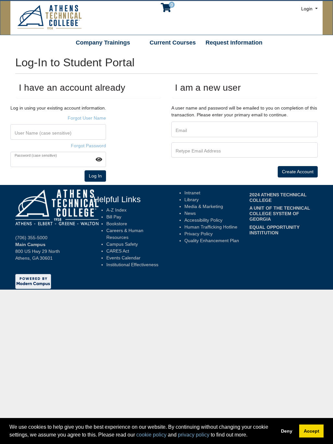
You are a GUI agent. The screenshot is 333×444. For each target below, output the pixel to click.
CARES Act (117, 251)
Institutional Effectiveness (132, 264)
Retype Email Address (198, 151)
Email (181, 130)
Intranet (192, 192)
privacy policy (193, 434)
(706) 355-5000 (31, 237)
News (190, 213)
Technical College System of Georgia (279, 213)
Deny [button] (286, 431)
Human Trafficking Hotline (210, 226)
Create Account (297, 171)
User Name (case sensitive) (43, 133)
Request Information (234, 42)
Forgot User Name (87, 118)
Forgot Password (88, 145)
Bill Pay (113, 216)
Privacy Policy (198, 233)
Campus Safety (122, 244)
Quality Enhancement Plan (211, 240)
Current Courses (173, 42)
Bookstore (116, 223)
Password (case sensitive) (36, 155)
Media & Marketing (203, 206)
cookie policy (151, 434)
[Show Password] (99, 159)
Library (191, 199)
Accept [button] (311, 431)
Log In (95, 175)
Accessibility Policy (203, 220)
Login (307, 8)
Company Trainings (103, 42)
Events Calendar (123, 257)
